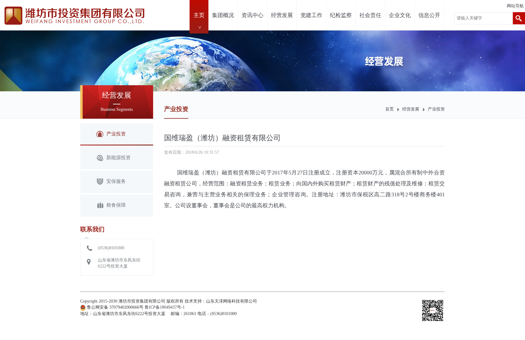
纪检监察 (341, 15)
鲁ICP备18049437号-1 (165, 307)
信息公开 (429, 15)
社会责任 (370, 15)
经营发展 (282, 15)
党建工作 (311, 15)
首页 (389, 109)
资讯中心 (252, 15)
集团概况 (223, 15)
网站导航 (515, 6)
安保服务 (116, 181)
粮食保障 (116, 205)
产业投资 (436, 109)
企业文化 (400, 15)
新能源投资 (118, 157)
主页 (199, 15)
